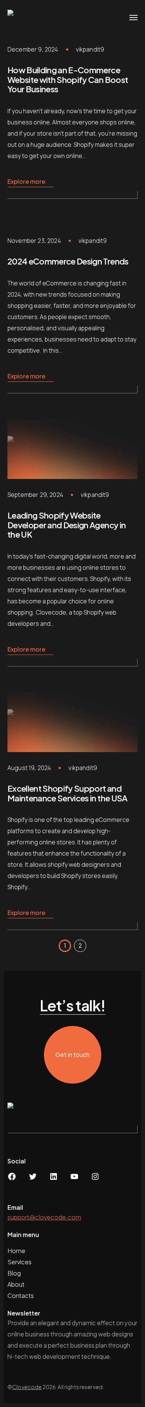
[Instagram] (95, 1178)
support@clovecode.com (44, 1217)
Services (19, 1262)
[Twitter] (32, 1178)
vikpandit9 (90, 49)
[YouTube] (74, 1178)
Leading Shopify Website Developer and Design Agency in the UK (66, 524)
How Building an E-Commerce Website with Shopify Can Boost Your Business (67, 79)
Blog (14, 1273)
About (16, 1284)
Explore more (26, 181)
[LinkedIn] (53, 1178)
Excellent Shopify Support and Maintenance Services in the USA (67, 793)
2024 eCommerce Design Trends (68, 261)
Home (16, 1251)
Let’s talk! (72, 1005)
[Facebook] (11, 1178)
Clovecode (27, 1386)
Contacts (20, 1295)
